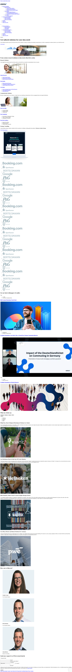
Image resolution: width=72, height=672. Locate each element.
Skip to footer (8, 0)
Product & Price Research (11, 9)
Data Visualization (8, 18)
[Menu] (0, 24)
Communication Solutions (7, 16)
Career (11, 671)
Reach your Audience (8, 19)
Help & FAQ (15, 671)
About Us (4, 21)
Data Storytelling (7, 17)
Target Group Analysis (10, 8)
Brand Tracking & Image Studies (12, 10)
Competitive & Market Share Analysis (13, 13)
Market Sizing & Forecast (7, 83)
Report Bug (19, 671)
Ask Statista (7, 14)
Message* (12, 665)
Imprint (32, 671)
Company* (12, 662)
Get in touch (2, 44)
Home (1, 671)
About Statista (5, 671)
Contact (9, 671)
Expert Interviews (5, 91)
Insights (4, 20)
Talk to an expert (5, 22)
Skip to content (3, 0)
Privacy (29, 671)
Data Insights (7, 11)
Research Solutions (6, 6)
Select (2, 416)
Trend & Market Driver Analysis (8, 85)
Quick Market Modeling (7, 90)
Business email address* (14, 661)
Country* (17, 663)
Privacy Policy (29, 668)
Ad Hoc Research (10, 15)
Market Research (7, 7)
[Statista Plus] (3, 4)
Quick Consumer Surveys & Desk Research (10, 89)
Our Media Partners (24, 671)
